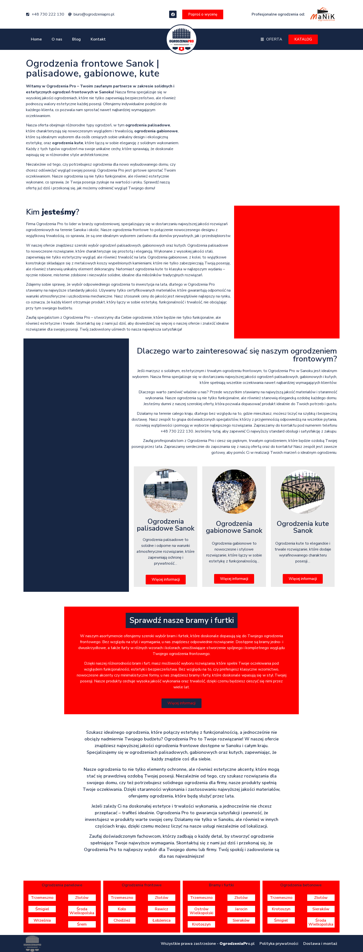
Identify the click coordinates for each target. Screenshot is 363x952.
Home (36, 39)
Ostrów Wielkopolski (201, 911)
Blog (76, 39)
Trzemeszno (42, 897)
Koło (122, 909)
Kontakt (98, 39)
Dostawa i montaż (320, 943)
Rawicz (161, 909)
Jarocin (241, 909)
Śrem (82, 924)
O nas (57, 39)
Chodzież (122, 920)
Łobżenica (162, 920)
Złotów (82, 897)
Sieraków (241, 920)
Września (42, 920)
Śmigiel (42, 909)
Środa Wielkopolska (81, 911)
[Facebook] (173, 14)
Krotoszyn (201, 924)
